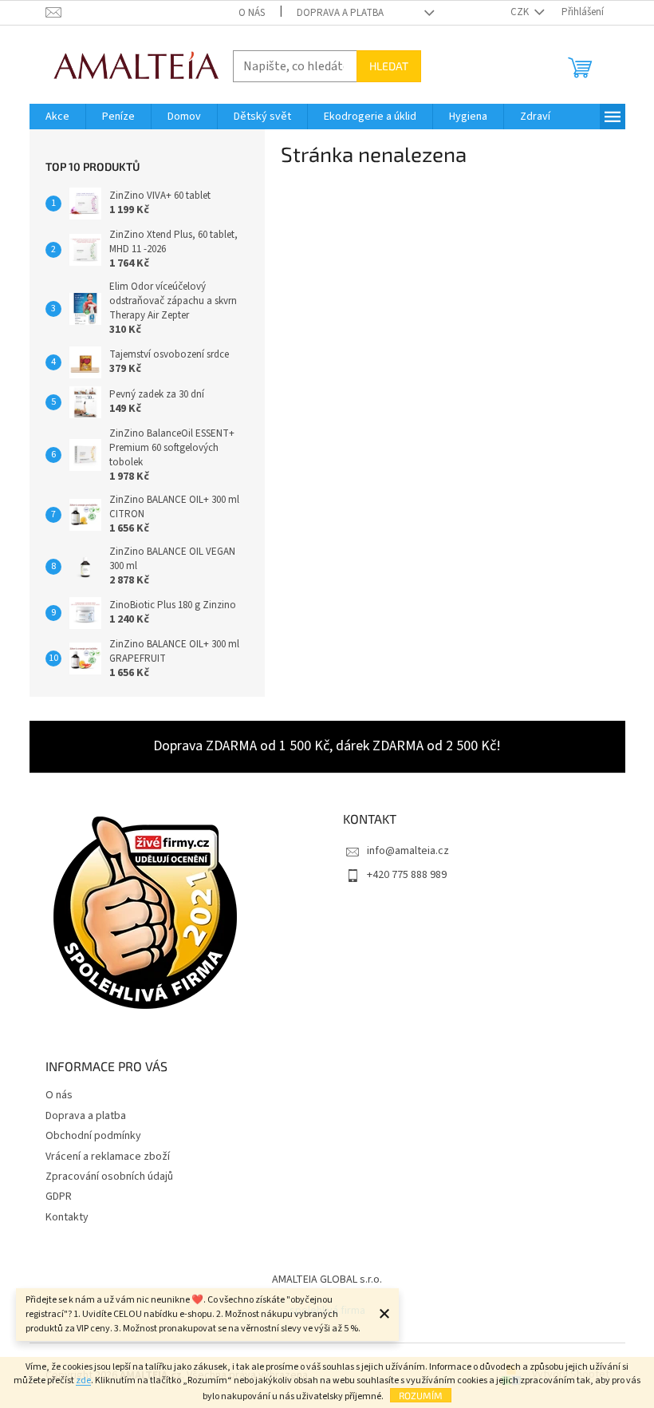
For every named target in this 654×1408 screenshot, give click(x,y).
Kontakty (67, 1217)
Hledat (388, 66)
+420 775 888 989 (407, 875)
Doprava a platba (340, 13)
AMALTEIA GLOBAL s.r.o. (327, 1279)
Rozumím (421, 1395)
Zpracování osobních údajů (109, 1177)
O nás (251, 13)
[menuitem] (57, 116)
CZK (520, 12)
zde (83, 1380)
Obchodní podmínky (93, 1136)
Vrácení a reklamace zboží (107, 1157)
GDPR (58, 1196)
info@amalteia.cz (408, 851)
